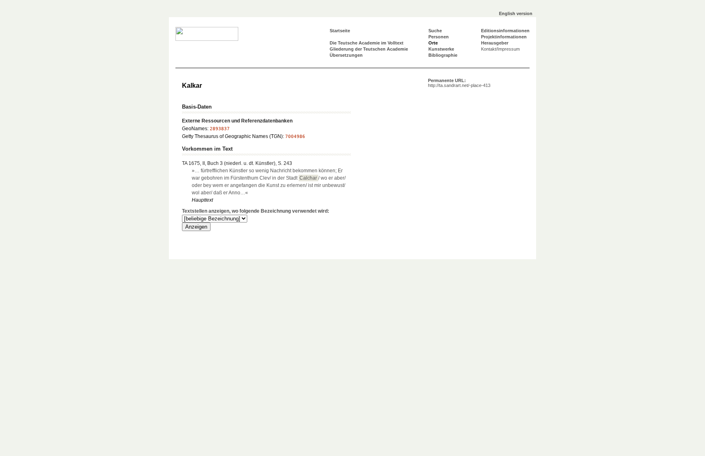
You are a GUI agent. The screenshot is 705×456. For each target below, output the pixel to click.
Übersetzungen (346, 55)
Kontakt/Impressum (500, 49)
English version (515, 13)
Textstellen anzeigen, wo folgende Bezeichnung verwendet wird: (255, 211)
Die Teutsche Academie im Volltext (366, 42)
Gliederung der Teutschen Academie (369, 49)
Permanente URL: (459, 83)
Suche (435, 30)
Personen (438, 36)
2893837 (220, 128)
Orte (433, 42)
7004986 (295, 136)
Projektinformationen (504, 36)
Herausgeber (494, 42)
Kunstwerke (441, 49)
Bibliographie (442, 55)
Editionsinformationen (505, 30)
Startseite (340, 30)
